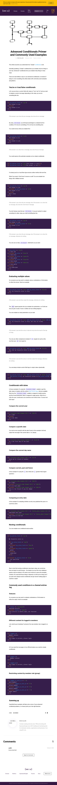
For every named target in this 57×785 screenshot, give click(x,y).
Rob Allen (20, 58)
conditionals (38, 64)
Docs (39, 773)
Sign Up (53, 11)
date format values (34, 391)
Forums (33, 773)
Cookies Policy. (14, 3)
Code (10, 713)
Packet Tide (37, 783)
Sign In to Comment (28, 755)
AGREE (51, 3)
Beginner (15, 713)
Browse (15, 11)
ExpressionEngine (24, 773)
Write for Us (47, 773)
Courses (22, 11)
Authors (14, 773)
